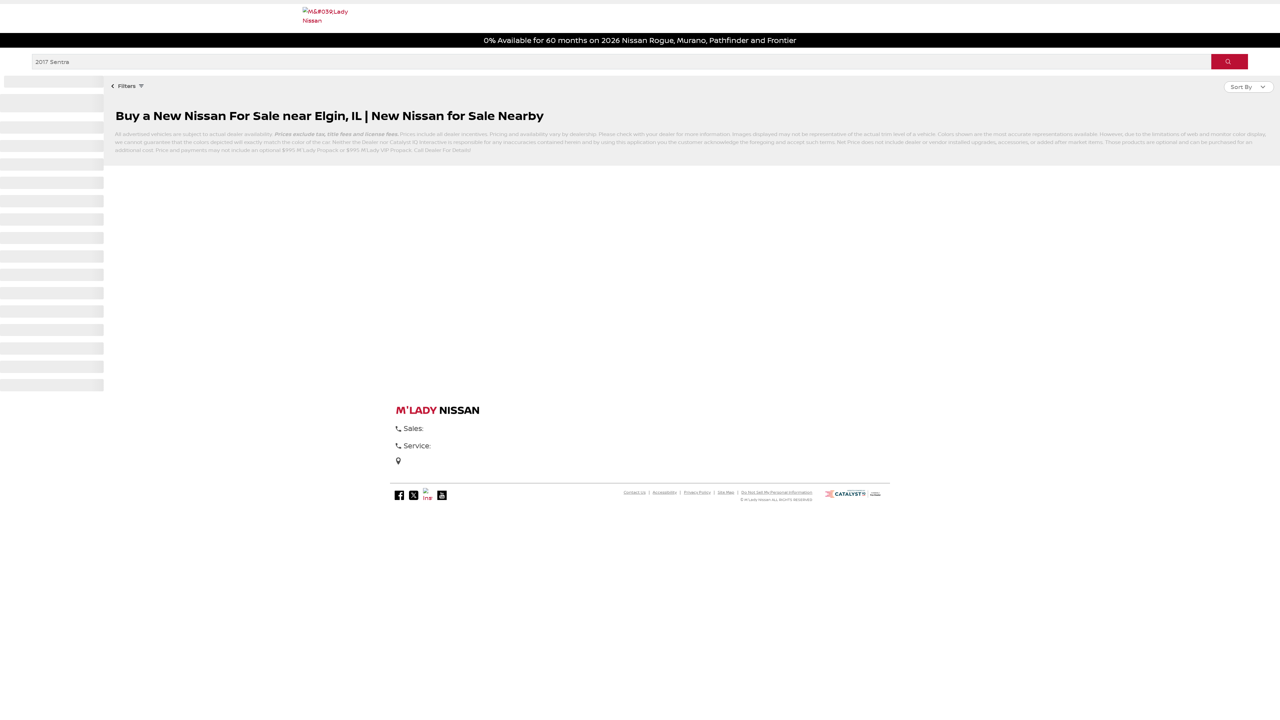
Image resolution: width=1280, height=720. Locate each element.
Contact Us (635, 492)
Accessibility (665, 492)
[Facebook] (399, 495)
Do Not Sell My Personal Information (776, 492)
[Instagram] (427, 495)
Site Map (726, 492)
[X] (413, 495)
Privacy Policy (697, 492)
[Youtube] (442, 495)
